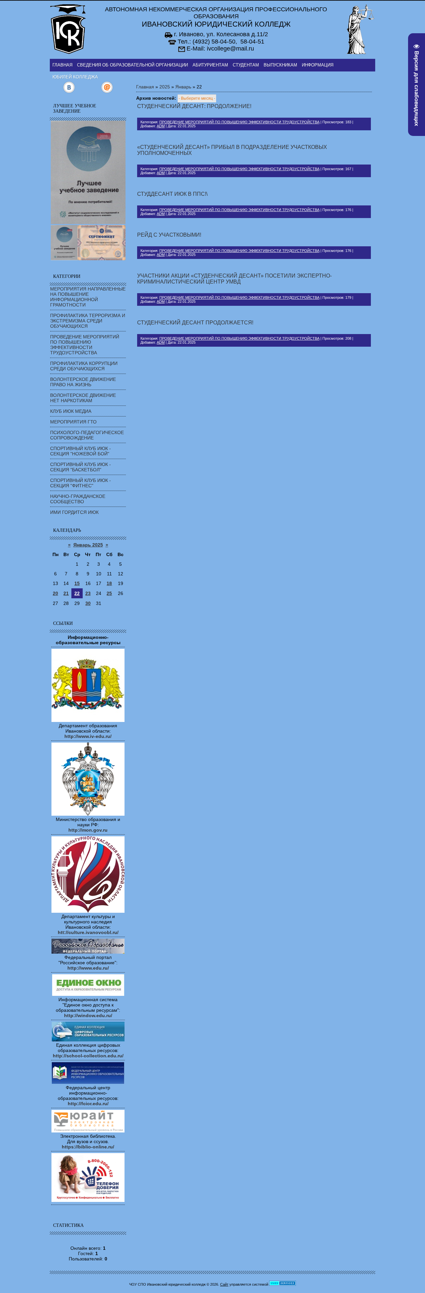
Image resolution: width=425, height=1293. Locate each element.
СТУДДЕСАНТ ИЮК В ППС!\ (172, 194)
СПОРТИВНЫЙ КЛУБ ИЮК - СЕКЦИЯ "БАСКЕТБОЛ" (80, 467)
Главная (145, 86)
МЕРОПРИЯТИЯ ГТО (73, 421)
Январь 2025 (88, 544)
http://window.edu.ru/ (88, 1015)
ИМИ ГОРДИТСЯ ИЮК (74, 512)
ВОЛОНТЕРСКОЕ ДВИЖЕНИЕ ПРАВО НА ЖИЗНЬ (83, 382)
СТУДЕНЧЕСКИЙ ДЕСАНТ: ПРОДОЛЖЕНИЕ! (194, 106)
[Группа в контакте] (69, 91)
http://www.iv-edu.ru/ (88, 736)
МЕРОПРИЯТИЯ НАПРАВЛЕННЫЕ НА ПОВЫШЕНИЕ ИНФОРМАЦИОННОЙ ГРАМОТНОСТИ (88, 296)
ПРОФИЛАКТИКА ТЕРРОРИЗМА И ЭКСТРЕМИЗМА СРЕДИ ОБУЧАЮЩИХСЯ (87, 321)
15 (77, 583)
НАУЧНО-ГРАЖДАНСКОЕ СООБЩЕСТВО (77, 499)
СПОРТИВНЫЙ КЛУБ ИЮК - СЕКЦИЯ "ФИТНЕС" (80, 483)
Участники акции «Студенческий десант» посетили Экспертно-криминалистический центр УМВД (234, 279)
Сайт (224, 1284)
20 (55, 593)
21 (66, 593)
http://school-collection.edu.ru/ (88, 1055)
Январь (183, 86)
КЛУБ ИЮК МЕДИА (70, 411)
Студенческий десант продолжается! (195, 322)
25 (109, 593)
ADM (161, 126)
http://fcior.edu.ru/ (88, 1103)
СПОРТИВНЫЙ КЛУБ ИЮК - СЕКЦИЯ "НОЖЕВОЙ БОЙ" (80, 451)
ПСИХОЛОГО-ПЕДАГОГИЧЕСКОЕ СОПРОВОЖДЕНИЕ (87, 435)
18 (109, 583)
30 (88, 603)
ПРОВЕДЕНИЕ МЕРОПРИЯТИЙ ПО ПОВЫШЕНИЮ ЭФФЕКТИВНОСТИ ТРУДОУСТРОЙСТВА (84, 344)
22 (77, 593)
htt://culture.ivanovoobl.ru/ (88, 932)
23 (88, 593)
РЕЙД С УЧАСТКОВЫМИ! (169, 235)
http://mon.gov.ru (88, 830)
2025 (164, 86)
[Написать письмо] (107, 91)
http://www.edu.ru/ (88, 968)
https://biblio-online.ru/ (88, 1146)
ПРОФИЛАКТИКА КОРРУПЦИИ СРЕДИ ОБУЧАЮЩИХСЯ (84, 366)
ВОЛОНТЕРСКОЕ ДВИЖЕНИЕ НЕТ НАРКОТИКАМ (83, 398)
